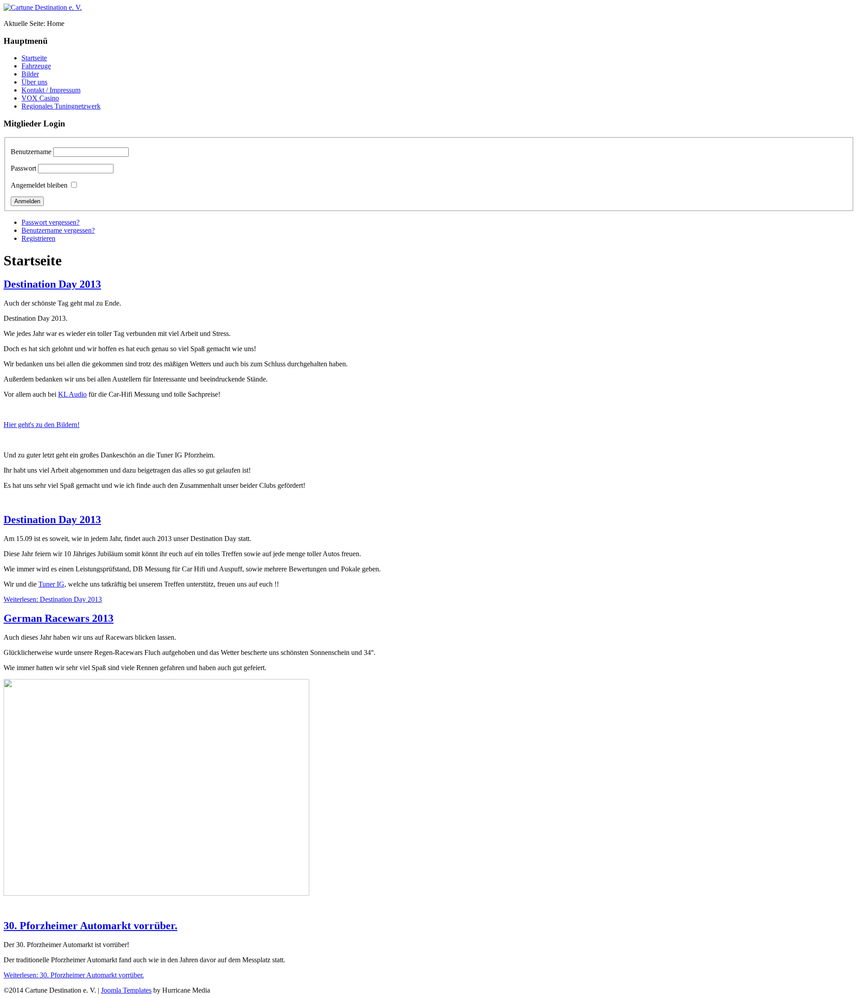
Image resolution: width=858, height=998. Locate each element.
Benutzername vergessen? (58, 230)
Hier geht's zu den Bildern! (42, 424)
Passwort (23, 168)
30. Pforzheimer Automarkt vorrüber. (90, 925)
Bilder (30, 74)
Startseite (34, 58)
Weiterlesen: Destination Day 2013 (53, 599)
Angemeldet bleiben (39, 185)
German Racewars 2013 (59, 618)
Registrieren (38, 238)
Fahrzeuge (36, 66)
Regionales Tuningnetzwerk (61, 106)
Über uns (34, 82)
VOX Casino (40, 98)
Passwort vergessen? (50, 222)
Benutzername (31, 151)
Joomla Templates (126, 990)
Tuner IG (51, 584)
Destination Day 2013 (52, 284)
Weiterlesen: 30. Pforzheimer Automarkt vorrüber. (74, 975)
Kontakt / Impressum (50, 90)
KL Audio (72, 394)
